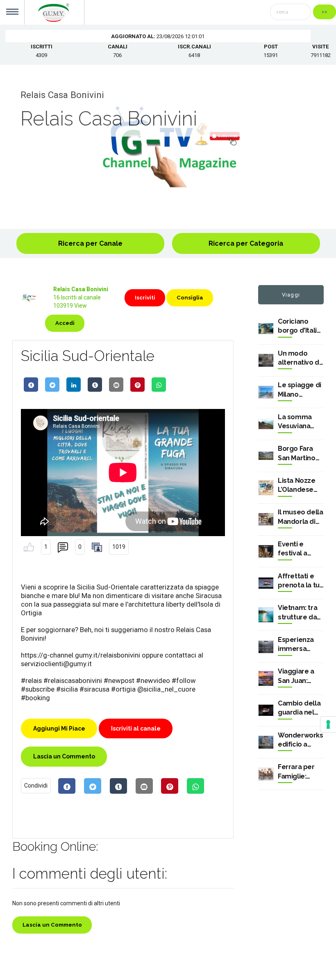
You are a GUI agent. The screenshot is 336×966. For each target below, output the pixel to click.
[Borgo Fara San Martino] (266, 456)
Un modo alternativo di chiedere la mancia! (299, 358)
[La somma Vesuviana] (266, 424)
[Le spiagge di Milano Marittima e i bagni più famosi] (266, 392)
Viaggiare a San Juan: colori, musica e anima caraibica (300, 676)
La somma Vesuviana (295, 421)
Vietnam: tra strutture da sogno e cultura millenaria (297, 613)
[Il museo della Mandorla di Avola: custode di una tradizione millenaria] (266, 519)
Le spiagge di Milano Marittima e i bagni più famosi (299, 390)
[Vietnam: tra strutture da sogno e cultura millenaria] (266, 615)
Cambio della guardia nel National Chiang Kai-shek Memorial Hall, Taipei (300, 708)
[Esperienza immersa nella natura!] (266, 646)
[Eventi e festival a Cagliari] (266, 551)
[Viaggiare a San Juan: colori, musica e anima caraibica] (266, 678)
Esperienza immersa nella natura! (298, 645)
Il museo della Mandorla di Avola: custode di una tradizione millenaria (300, 517)
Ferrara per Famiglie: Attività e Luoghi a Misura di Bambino (296, 772)
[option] (168, 147)
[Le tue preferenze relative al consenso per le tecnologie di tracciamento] (328, 724)
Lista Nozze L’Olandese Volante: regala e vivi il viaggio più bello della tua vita (299, 486)
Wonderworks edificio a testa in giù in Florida (300, 740)
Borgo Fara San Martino (297, 453)
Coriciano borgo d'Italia (299, 325)
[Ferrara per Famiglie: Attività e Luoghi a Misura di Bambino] (266, 774)
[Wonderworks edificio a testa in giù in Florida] (266, 742)
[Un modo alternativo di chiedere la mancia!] (266, 360)
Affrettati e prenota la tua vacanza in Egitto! (300, 581)
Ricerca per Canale (90, 243)
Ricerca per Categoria (246, 243)
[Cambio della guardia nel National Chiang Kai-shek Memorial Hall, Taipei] (266, 710)
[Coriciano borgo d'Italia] (266, 329)
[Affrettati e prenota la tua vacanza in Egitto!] (266, 583)
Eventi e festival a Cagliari (292, 549)
